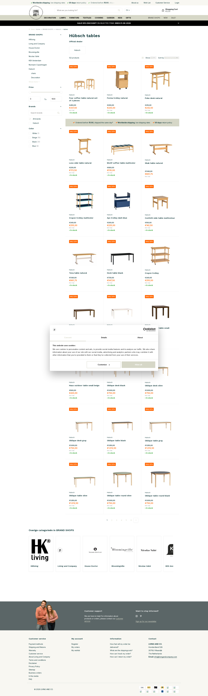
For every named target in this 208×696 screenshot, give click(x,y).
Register (75, 644)
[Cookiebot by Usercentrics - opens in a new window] (145, 329)
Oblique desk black (116, 385)
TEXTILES (87, 18)
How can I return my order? (121, 657)
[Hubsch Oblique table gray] (160, 421)
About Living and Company (39, 657)
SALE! (173, 18)
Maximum (56, 99)
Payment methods (36, 644)
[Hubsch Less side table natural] (84, 143)
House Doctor (34, 48)
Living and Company (37, 44)
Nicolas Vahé (34, 56)
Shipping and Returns (37, 647)
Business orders (35, 673)
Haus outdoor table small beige (84, 385)
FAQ (30, 679)
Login (177, 3)
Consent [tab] (68, 337)
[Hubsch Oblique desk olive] (160, 366)
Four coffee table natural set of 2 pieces (83, 99)
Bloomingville (34, 52)
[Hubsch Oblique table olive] (84, 476)
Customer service (36, 654)
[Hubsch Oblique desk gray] (84, 421)
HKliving (32, 39)
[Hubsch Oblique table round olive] (122, 476)
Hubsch (58, 29)
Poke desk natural (153, 98)
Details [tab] (104, 337)
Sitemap (32, 670)
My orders (76, 647)
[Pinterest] (141, 616)
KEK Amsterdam (35, 61)
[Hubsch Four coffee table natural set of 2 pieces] (84, 79)
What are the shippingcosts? (121, 650)
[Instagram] (137, 616)
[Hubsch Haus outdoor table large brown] (84, 308)
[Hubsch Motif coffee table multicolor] (122, 143)
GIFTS (128, 18)
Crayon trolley (152, 273)
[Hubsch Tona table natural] (84, 253)
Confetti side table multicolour (160, 218)
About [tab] (140, 337)
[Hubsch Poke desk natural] (160, 79)
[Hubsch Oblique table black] (122, 421)
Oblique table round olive (119, 495)
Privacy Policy (34, 666)
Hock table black (115, 273)
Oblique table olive (78, 495)
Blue (35, 146)
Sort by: (161, 58)
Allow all (138, 365)
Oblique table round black (157, 496)
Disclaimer (33, 663)
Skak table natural (154, 163)
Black (36, 142)
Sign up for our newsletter (146, 621)
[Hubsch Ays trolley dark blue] (122, 198)
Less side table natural (80, 163)
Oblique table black (116, 440)
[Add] (95, 112)
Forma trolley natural (117, 98)
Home (38, 29)
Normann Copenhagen (38, 65)
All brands (36, 119)
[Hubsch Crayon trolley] (160, 253)
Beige (36, 138)
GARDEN (110, 18)
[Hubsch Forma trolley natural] (122, 79)
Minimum (34, 99)
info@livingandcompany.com (165, 657)
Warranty (32, 650)
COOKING (99, 18)
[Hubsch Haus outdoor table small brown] (160, 309)
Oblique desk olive (154, 385)
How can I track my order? (120, 654)
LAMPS (62, 18)
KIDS (120, 18)
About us (134, 3)
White (35, 133)
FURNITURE (74, 18)
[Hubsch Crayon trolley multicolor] (84, 198)
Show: (148, 58)
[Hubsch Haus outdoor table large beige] (122, 308)
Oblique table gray (154, 441)
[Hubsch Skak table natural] (160, 143)
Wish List (147, 3)
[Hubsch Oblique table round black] (160, 476)
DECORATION (50, 18)
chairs (33, 73)
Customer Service (163, 3)
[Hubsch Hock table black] (122, 253)
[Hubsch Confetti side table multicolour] (160, 198)
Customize (102, 365)
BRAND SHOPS (154, 18)
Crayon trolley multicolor (81, 218)
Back (33, 29)
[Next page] (135, 520)
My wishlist (76, 650)
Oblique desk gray (77, 440)
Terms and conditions (37, 660)
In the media (33, 676)
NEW (166, 18)
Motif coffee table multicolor (121, 163)
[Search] (119, 10)
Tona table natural (78, 273)
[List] (143, 58)
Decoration (35, 78)
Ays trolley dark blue (117, 218)
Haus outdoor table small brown (157, 329)
